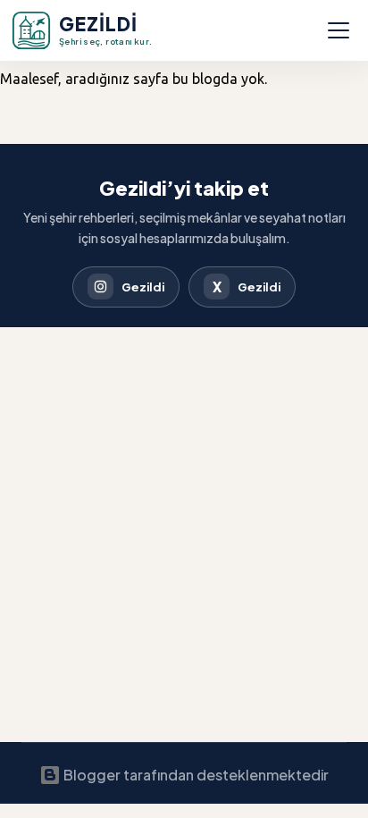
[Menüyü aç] (338, 30)
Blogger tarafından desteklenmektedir (195, 774)
